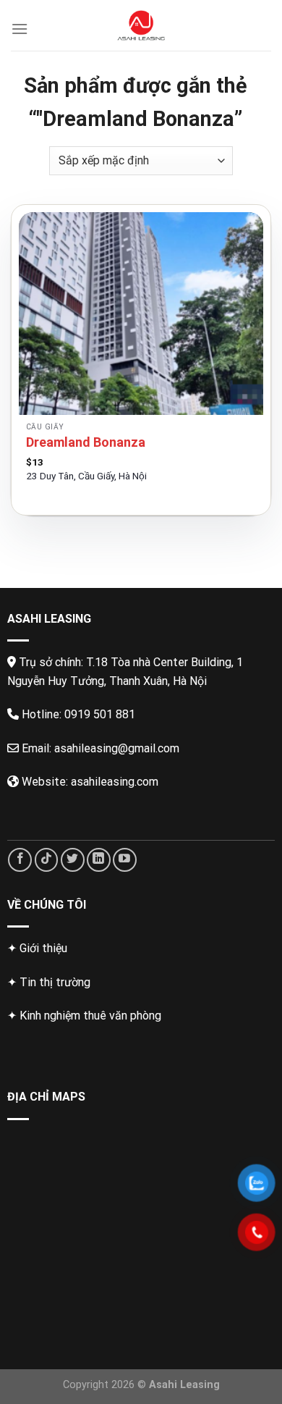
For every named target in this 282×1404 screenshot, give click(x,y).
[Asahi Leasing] (141, 25)
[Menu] (19, 28)
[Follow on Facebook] (20, 860)
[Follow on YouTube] (125, 860)
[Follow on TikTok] (47, 860)
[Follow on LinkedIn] (99, 860)
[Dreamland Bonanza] (141, 313)
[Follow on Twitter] (73, 860)
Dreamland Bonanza (85, 442)
